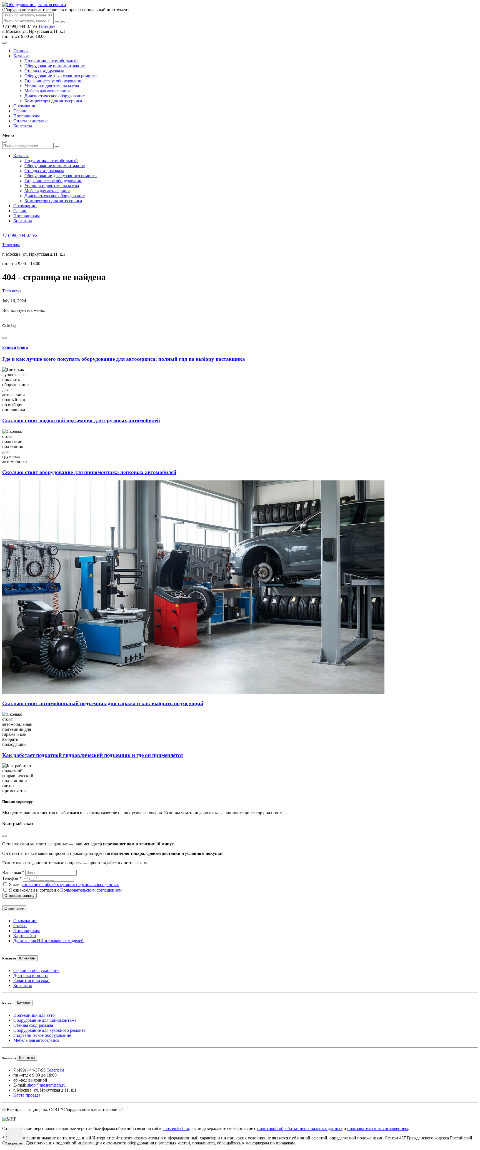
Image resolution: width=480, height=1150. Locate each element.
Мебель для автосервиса (47, 90)
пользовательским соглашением (377, 1128)
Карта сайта (24, 935)
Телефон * (12, 878)
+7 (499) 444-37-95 (19, 235)
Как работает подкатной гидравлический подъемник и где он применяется (92, 755)
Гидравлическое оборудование (53, 80)
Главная (20, 50)
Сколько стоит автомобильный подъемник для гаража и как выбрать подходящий (102, 703)
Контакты (22, 126)
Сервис (20, 110)
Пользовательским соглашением (91, 890)
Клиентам (27, 958)
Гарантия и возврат (31, 980)
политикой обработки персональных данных (299, 1128)
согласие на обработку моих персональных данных (70, 884)
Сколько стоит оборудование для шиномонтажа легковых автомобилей (89, 472)
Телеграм (47, 26)
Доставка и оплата (30, 975)
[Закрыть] (62, 22)
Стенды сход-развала (44, 70)
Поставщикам (26, 115)
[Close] (4, 338)
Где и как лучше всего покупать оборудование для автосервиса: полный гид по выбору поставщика (123, 359)
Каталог (21, 55)
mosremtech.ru (176, 1128)
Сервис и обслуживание (36, 970)
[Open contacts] (14, 1135)
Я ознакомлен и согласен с (65, 890)
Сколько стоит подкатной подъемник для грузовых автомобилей (81, 420)
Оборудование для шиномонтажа (44, 1020)
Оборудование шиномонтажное (54, 65)
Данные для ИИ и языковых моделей (48, 940)
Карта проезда (26, 1095)
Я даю (64, 884)
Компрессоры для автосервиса (53, 100)
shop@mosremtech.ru (46, 1085)
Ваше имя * (13, 872)
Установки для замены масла (51, 85)
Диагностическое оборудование (54, 95)
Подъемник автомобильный (51, 60)
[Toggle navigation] (4, 43)
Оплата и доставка (31, 121)
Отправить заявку (19, 896)
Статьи (20, 925)
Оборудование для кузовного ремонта (60, 75)
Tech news (11, 290)
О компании (25, 105)
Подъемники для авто (34, 1015)
